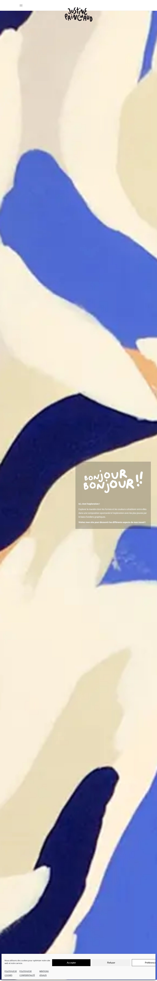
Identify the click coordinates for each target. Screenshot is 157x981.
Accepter (71, 962)
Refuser (111, 962)
